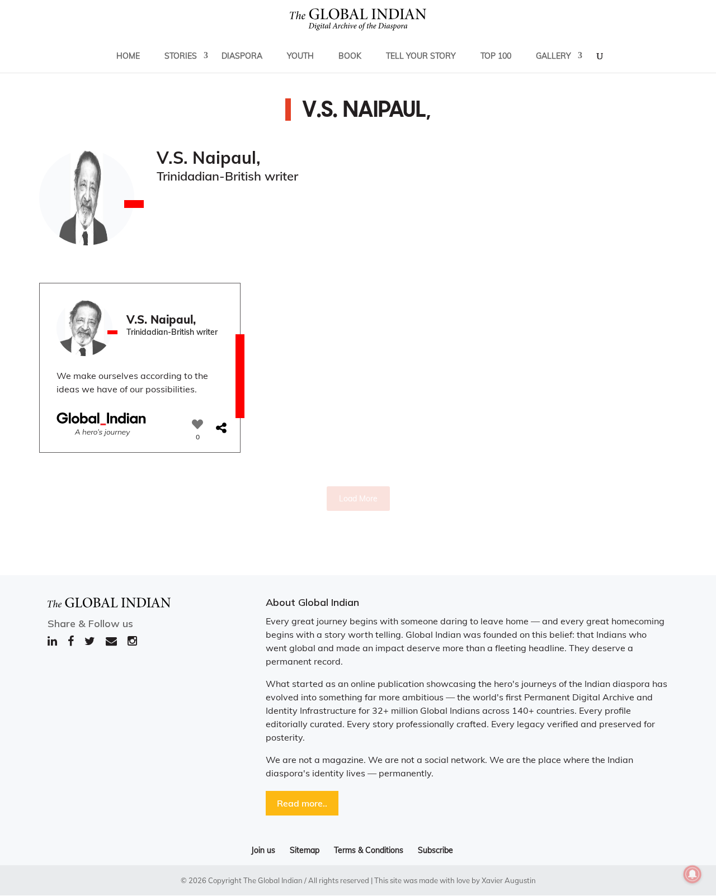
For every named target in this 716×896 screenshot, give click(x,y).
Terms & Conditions (368, 850)
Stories (180, 56)
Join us (263, 850)
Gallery (553, 56)
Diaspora (242, 56)
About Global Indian (312, 602)
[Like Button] (197, 424)
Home (128, 56)
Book (349, 56)
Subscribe (435, 850)
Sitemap (304, 850)
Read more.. (302, 803)
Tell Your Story (421, 56)
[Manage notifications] (692, 874)
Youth (300, 56)
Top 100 (496, 56)
